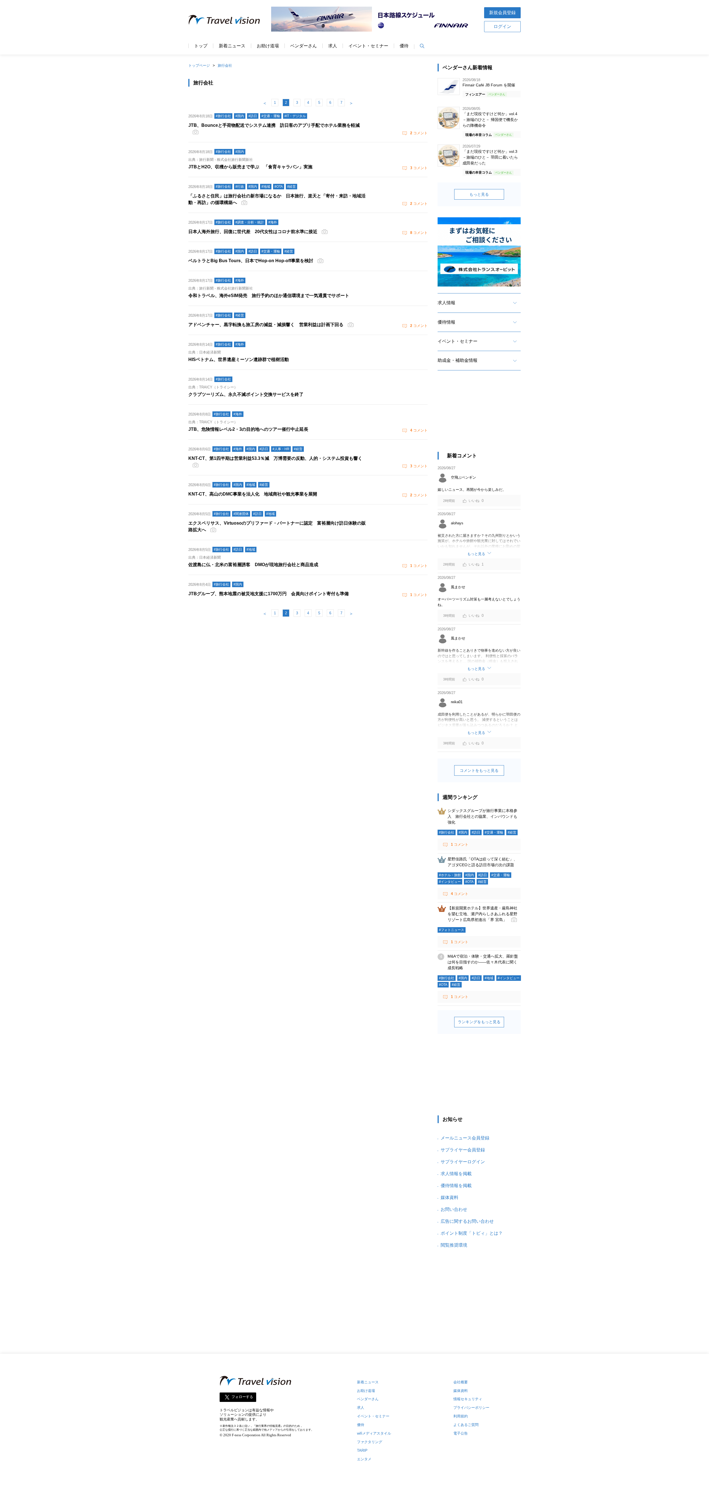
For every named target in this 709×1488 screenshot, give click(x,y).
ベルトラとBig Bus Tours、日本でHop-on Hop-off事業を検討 (250, 260)
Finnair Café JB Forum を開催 (489, 85)
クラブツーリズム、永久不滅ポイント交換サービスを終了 (246, 394)
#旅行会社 (446, 832)
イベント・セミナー (368, 46)
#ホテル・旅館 (450, 875)
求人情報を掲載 (456, 1173)
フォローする (242, 1397)
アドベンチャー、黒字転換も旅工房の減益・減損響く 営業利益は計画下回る (265, 324)
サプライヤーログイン (463, 1161)
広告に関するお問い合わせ (467, 1221)
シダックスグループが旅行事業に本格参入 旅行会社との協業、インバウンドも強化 (482, 816)
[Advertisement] (479, 416)
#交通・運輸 (494, 832)
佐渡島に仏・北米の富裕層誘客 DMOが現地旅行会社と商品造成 (253, 564)
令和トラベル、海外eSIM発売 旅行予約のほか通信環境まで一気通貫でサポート (268, 295)
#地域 (489, 978)
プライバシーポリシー (471, 1408)
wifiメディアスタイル (374, 1433)
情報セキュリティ (467, 1399)
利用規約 (460, 1416)
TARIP (362, 1450)
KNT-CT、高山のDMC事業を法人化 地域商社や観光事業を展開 (252, 494)
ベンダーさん (303, 46)
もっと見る (479, 194)
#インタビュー (450, 882)
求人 (332, 46)
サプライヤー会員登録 (463, 1149)
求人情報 (446, 302)
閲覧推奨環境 (454, 1245)
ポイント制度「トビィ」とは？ (472, 1233)
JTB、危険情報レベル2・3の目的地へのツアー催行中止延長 (248, 429)
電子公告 (460, 1433)
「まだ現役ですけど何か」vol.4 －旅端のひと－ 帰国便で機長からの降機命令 (490, 120)
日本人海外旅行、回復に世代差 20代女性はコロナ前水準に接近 (252, 231)
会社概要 (460, 1382)
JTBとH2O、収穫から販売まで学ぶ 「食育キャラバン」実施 (250, 166)
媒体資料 (449, 1197)
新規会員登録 (502, 12)
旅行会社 (225, 65)
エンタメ (364, 1459)
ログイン (502, 26)
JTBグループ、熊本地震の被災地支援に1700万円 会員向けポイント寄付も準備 (268, 593)
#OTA (469, 882)
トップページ (199, 65)
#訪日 (476, 832)
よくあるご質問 (466, 1425)
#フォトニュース (451, 930)
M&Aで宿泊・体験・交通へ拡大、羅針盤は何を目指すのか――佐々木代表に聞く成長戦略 (483, 962)
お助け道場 (268, 46)
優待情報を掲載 (456, 1185)
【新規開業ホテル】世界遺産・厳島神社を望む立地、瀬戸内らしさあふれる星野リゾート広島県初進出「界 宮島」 (482, 914)
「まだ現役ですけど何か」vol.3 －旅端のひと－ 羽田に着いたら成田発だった (490, 157)
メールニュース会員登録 (465, 1138)
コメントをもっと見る (479, 770)
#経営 (512, 832)
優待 (404, 46)
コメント (419, 133)
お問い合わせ (454, 1209)
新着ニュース (232, 46)
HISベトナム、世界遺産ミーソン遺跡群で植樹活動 (238, 359)
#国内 (463, 832)
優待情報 (446, 322)
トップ (200, 46)
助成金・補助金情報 (457, 360)
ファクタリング (369, 1442)
